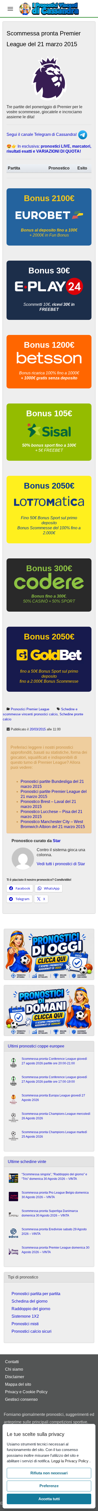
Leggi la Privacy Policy (70, 1461)
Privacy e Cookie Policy (26, 1392)
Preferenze (49, 1486)
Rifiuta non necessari (49, 1473)
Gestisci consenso (21, 1399)
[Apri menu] (10, 9)
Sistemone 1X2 (25, 1316)
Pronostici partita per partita (36, 1294)
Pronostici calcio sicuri (32, 1331)
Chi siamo (14, 1369)
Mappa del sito (18, 1384)
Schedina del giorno (29, 1301)
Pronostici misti (25, 1324)
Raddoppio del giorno (31, 1309)
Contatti (12, 1362)
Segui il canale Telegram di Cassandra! (42, 134)
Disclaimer (14, 1377)
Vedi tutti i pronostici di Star (61, 864)
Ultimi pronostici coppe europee (36, 1046)
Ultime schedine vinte (27, 1161)
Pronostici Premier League (30, 709)
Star (57, 841)
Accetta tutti (49, 1499)
